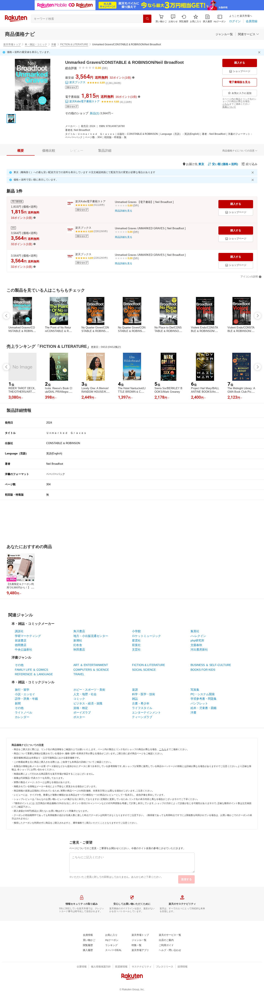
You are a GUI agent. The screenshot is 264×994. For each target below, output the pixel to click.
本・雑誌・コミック (36, 44)
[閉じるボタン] (260, 52)
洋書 (53, 44)
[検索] (147, 19)
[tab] (21, 151)
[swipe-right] (257, 315)
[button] (173, 18)
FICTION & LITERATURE (74, 44)
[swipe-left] (6, 315)
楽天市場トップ (12, 44)
